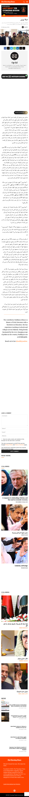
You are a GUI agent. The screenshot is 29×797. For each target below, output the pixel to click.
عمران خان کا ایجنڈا (22, 692)
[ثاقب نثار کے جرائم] (14, 643)
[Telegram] (11, 48)
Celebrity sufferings (21, 566)
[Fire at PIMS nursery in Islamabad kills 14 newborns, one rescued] (5, 706)
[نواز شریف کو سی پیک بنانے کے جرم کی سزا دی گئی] (14, 608)
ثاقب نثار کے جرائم (23, 659)
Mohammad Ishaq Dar (22, 502)
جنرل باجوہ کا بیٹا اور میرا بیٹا (20, 533)
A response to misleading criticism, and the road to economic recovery (15, 499)
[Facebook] (5, 48)
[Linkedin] (17, 48)
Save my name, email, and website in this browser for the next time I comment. (12, 439)
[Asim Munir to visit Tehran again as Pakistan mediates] (5, 738)
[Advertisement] (14, 579)
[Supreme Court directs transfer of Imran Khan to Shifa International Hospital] (5, 749)
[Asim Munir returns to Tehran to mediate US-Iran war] (5, 727)
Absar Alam (24, 535)
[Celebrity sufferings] (14, 550)
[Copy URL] (23, 48)
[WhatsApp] (14, 48)
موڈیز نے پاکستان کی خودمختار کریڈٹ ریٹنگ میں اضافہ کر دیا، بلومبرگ (18, 716)
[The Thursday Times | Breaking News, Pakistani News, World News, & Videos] (8, 2)
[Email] (20, 48)
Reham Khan (24, 568)
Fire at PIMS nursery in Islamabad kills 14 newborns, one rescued (17, 705)
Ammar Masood (23, 627)
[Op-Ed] (23, 27)
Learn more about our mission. (11, 784)
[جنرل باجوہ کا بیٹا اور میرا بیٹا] (14, 517)
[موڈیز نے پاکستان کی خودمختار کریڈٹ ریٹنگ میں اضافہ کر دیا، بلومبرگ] (5, 717)
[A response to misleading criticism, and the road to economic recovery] (14, 483)
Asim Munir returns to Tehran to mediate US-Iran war (18, 727)
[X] (8, 48)
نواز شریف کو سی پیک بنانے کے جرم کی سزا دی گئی (16, 625)
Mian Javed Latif (23, 693)
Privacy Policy (9, 444)
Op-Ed (25, 27)
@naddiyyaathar (21, 341)
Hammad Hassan (23, 660)
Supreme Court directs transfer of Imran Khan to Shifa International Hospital (17, 748)
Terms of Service (19, 444)
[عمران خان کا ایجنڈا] (14, 676)
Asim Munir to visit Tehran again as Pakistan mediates (18, 737)
